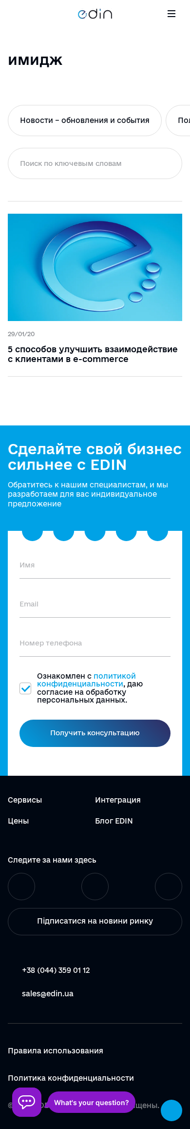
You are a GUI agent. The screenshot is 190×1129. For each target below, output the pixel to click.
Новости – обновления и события (85, 120)
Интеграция (118, 800)
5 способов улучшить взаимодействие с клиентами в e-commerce (93, 353)
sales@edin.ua (48, 993)
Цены (18, 821)
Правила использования (55, 1051)
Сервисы (25, 800)
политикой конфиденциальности (86, 680)
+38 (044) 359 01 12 (56, 970)
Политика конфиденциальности (71, 1078)
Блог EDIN (114, 821)
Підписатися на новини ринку (95, 921)
